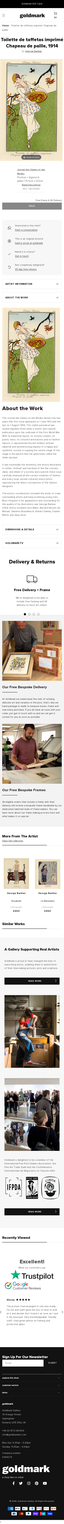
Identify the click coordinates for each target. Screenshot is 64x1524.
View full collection (12, 841)
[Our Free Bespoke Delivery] (32, 651)
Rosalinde (16, 901)
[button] (6, 15)
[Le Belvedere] (47, 874)
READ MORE (34, 981)
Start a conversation (26, 230)
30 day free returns (26, 269)
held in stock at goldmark (29, 243)
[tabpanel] (32, 592)
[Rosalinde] (16, 873)
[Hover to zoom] (31, 110)
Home (5, 25)
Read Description (31, 185)
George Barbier (33, 51)
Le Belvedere (47, 901)
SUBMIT (52, 1363)
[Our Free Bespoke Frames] (32, 754)
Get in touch (22, 256)
